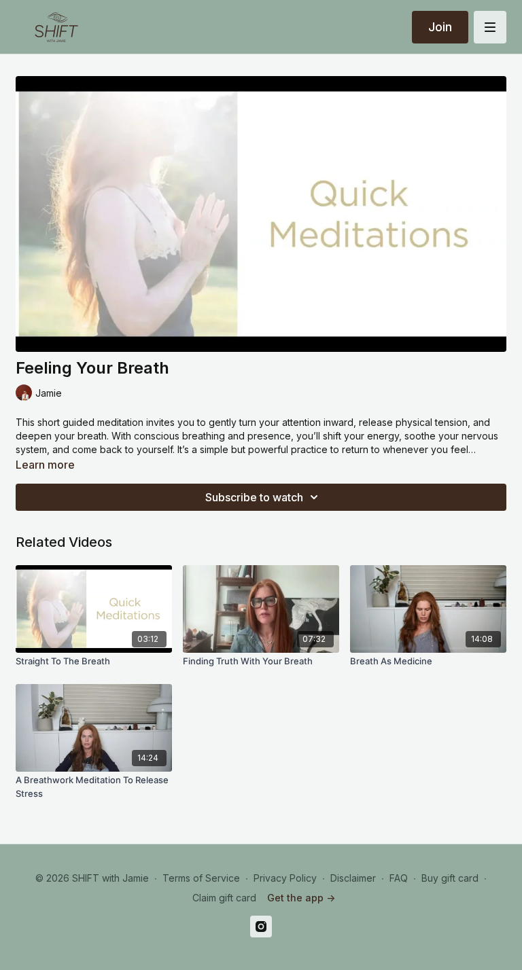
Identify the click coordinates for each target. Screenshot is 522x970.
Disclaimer (353, 878)
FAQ (398, 878)
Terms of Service (201, 878)
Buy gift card (449, 878)
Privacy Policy (285, 878)
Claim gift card (224, 897)
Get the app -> (301, 897)
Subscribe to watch (254, 497)
